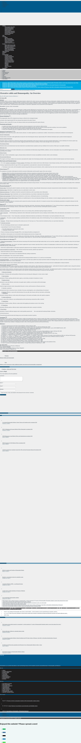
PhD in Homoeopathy (9, 39)
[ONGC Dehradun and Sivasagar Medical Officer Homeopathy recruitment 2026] (4, 427)
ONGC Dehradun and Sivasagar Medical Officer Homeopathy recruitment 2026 (17, 429)
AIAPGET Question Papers (8, 692)
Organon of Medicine (9, 29)
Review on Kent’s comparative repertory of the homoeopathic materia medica (23, 700)
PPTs (3, 53)
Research (4, 68)
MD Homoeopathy (8, 38)
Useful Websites (5, 687)
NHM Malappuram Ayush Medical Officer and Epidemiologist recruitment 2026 (17, 436)
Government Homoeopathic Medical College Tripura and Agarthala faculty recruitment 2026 (19, 422)
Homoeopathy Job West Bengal (42, 608)
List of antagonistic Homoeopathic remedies (10, 597)
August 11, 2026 (5, 423)
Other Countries (8, 66)
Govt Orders (4, 78)
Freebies (4, 76)
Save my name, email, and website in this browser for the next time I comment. (17, 392)
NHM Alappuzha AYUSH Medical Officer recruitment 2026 (13, 442)
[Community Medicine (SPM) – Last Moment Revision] (4, 581)
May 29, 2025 (3, 96)
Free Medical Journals (7, 683)
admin (7, 96)
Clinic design (5, 73)
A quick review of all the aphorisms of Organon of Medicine (13, 590)
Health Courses (5, 689)
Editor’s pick (2, 617)
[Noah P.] (3, 698)
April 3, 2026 (5, 645)
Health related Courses (9, 42)
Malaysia (7, 62)
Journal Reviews (5, 686)
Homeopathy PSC (29, 608)
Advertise (4, 714)
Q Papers (4, 52)
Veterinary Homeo (8, 41)
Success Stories (5, 677)
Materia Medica (8, 30)
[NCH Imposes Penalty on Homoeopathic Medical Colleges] (4, 649)
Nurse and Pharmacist (9, 40)
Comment (2, 375)
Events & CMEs (5, 672)
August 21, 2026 (5, 625)
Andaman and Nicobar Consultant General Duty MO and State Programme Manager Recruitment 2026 (21, 449)
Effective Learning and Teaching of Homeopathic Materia (13, 570)
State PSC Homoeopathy (10, 48)
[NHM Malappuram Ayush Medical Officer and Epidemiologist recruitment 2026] (4, 434)
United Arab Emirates (9, 56)
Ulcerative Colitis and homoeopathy (9, 351)
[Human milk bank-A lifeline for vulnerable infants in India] (4, 629)
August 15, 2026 (5, 639)
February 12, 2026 (6, 652)
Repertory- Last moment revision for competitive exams (12, 577)
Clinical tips (4, 674)
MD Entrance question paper (71, 608)
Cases (3, 74)
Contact (4, 6)
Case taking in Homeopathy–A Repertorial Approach (18, 710)
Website (1, 389)
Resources (4, 3)
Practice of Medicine (9, 33)
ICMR (58, 608)
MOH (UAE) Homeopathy (10, 46)
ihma (60, 608)
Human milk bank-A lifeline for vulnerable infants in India (14, 603)
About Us (4, 712)
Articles (4, 25)
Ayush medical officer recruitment (5, 608)
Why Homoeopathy (6, 77)
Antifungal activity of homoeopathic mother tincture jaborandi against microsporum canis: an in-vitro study (24, 602)
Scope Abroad (5, 54)
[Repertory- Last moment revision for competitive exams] (4, 575)
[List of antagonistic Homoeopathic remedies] (4, 595)
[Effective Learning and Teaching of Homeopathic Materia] (4, 568)
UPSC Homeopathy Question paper (15, 609)
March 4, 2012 (5, 571)
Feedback (4, 716)
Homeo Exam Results (9, 50)
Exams (3, 43)
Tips (3, 75)
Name (1, 382)
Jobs (3, 35)
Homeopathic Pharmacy (10, 32)
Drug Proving (7, 34)
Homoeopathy (34, 608)
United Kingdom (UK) (9, 61)
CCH (12, 608)
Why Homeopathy (6, 684)
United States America (9, 60)
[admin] (3, 708)
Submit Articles (5, 4)
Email (1, 386)
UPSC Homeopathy (6, 688)
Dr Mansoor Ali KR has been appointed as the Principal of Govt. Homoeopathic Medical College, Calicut (22, 644)
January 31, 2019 (6, 598)
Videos (3, 70)
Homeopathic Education (10, 26)
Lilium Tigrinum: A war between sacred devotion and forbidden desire (23, 705)
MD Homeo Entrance (9, 47)
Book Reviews (5, 675)
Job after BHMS (64, 608)
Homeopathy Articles (9, 27)
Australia (6, 65)
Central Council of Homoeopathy (20, 608)
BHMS (6, 37)
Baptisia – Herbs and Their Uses (9, 369)
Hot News (4, 2)
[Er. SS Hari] (3, 703)
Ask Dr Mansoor (5, 715)
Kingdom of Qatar (8, 57)
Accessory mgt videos (7, 671)
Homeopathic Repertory (10, 31)
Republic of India (8, 55)
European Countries (9, 59)
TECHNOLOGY (5, 72)
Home (3, 1)
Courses (4, 36)
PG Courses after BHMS (7, 691)
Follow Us (4, 5)
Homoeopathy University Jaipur (52, 608)
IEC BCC (4, 678)
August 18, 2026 (5, 632)
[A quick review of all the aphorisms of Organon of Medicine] (4, 588)
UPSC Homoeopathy (9, 49)
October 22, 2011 (6, 578)
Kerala (6, 67)
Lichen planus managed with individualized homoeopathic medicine (16, 601)
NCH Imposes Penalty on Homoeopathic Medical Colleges (13, 651)
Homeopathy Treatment (7, 685)
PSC (77, 608)
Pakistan (6, 64)
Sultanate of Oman (9, 58)
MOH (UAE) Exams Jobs (10, 44)
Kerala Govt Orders (6, 676)
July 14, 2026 (5, 437)
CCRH (14, 608)
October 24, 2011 (6, 585)
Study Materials (5, 51)
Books (3, 71)
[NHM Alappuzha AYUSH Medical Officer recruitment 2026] (4, 440)
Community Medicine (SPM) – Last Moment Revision (12, 583)
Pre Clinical (4, 673)
